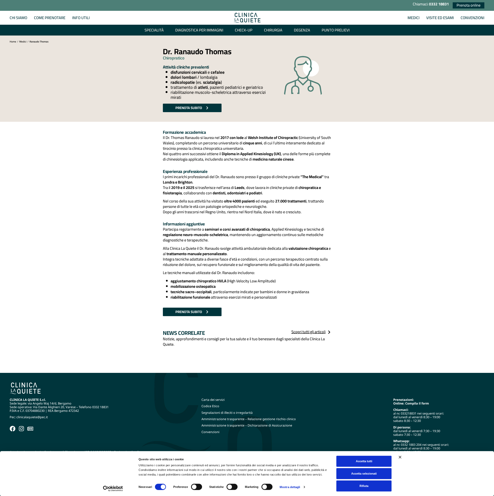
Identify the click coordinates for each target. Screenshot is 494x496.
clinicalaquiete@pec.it (32, 417)
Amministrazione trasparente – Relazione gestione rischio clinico (248, 419)
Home (13, 41)
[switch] (196, 487)
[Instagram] (21, 429)
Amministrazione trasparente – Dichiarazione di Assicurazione (246, 425)
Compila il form (417, 403)
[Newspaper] (30, 429)
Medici (22, 41)
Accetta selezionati (364, 473)
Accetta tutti (364, 461)
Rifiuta (364, 486)
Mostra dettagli (290, 486)
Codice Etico (210, 406)
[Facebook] (12, 429)
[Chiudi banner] (400, 457)
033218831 (408, 413)
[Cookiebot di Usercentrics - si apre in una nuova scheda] (113, 488)
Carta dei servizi (213, 400)
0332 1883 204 (411, 445)
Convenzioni (210, 432)
